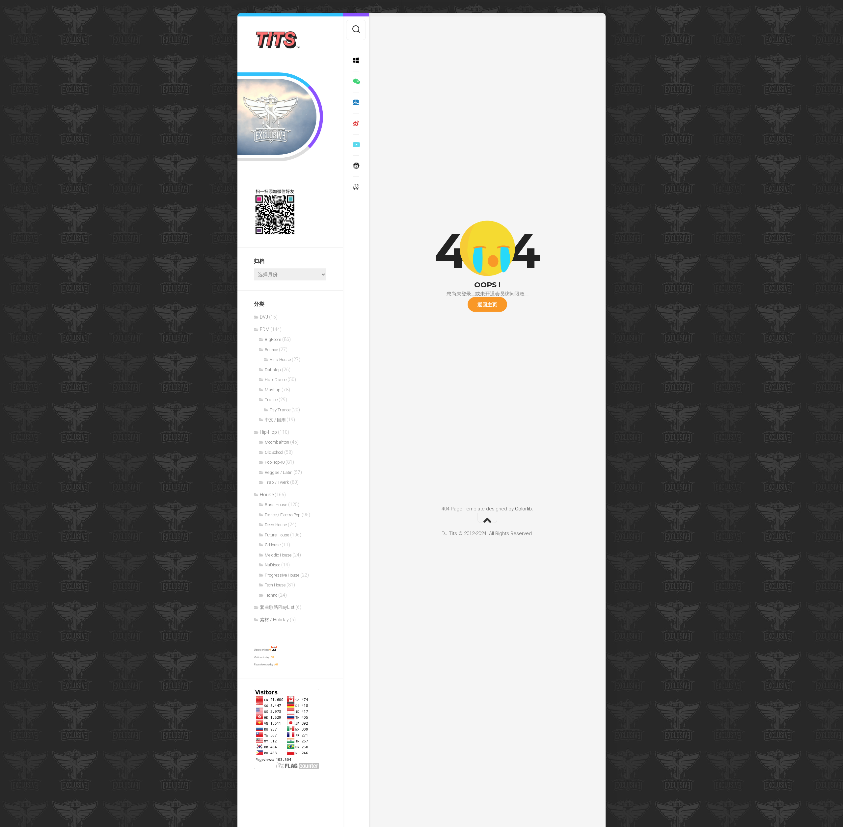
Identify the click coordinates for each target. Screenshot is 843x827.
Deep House (276, 524)
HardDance (275, 379)
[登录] (356, 187)
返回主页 (487, 304)
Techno (271, 595)
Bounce (271, 349)
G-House (273, 544)
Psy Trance (280, 409)
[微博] (356, 124)
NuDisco (272, 564)
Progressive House (282, 575)
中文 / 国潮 (275, 419)
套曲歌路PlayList (277, 607)
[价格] (356, 102)
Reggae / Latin (278, 472)
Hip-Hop (268, 432)
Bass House (276, 504)
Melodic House (278, 555)
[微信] (356, 81)
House (267, 494)
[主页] (356, 60)
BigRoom (273, 339)
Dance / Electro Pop (283, 514)
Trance (271, 399)
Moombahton (277, 442)
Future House (277, 534)
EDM (264, 329)
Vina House (280, 359)
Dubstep (273, 369)
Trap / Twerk (277, 482)
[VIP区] (356, 166)
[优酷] (356, 145)
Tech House (275, 584)
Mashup (273, 389)
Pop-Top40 (275, 462)
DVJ (264, 317)
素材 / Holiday (274, 619)
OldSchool (274, 452)
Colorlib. (524, 509)
